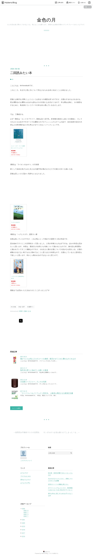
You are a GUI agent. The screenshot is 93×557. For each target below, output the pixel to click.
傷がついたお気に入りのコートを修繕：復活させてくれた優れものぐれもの (48, 358)
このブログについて (26, 460)
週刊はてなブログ (25, 479)
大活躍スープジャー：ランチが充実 (33, 381)
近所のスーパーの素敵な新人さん (58, 484)
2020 (23, 523)
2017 (23, 533)
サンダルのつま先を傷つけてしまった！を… (61, 432)
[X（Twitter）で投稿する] (21, 321)
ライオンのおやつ (15, 222)
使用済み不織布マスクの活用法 (27, 432)
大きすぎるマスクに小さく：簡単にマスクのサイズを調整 (60, 479)
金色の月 (46, 19)
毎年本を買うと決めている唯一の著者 (34, 370)
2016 (23, 536)
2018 (23, 529)
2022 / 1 (26, 516)
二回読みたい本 (21, 72)
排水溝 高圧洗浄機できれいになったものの (60, 474)
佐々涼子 (44, 119)
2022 (23, 508)
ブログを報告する (53, 553)
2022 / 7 (26, 512)
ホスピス (49, 169)
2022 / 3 (26, 514)
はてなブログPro (25, 483)
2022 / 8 (26, 510)
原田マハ (32, 234)
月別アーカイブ (25, 504)
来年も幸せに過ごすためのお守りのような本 (60, 494)
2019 (23, 526)
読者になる (87, 7)
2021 (23, 519)
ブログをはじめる (25, 476)
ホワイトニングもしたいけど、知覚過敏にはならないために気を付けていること (60, 489)
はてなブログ (24, 473)
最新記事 (51, 468)
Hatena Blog (44, 553)
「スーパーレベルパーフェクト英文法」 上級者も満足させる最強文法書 (46, 393)
